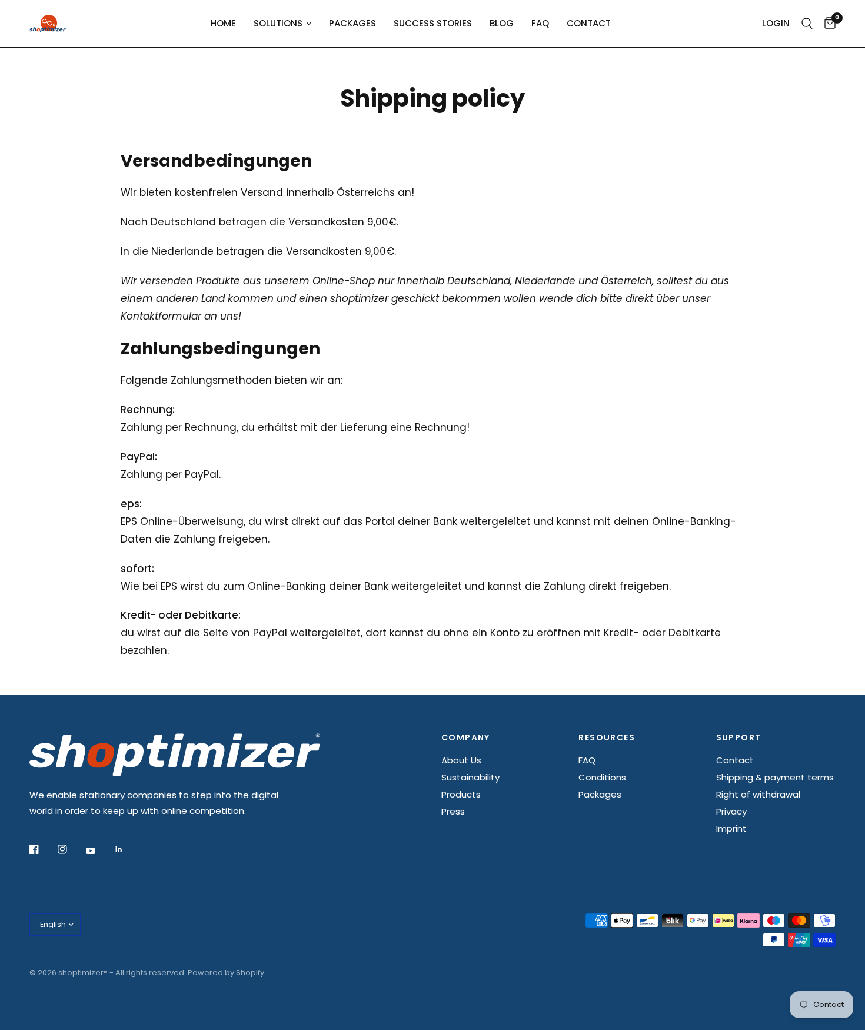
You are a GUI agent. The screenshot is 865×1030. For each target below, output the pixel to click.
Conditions (602, 777)
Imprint (731, 828)
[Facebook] (42, 849)
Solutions (278, 23)
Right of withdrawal (758, 794)
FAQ (540, 23)
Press (453, 811)
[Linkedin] (127, 849)
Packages (352, 23)
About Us (461, 760)
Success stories (433, 23)
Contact (589, 23)
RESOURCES (606, 737)
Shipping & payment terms (775, 777)
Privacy (731, 811)
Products (461, 794)
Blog (502, 23)
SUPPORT (738, 737)
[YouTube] (99, 850)
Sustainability (470, 777)
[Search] (807, 23)
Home (223, 23)
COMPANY (465, 737)
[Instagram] (71, 849)
